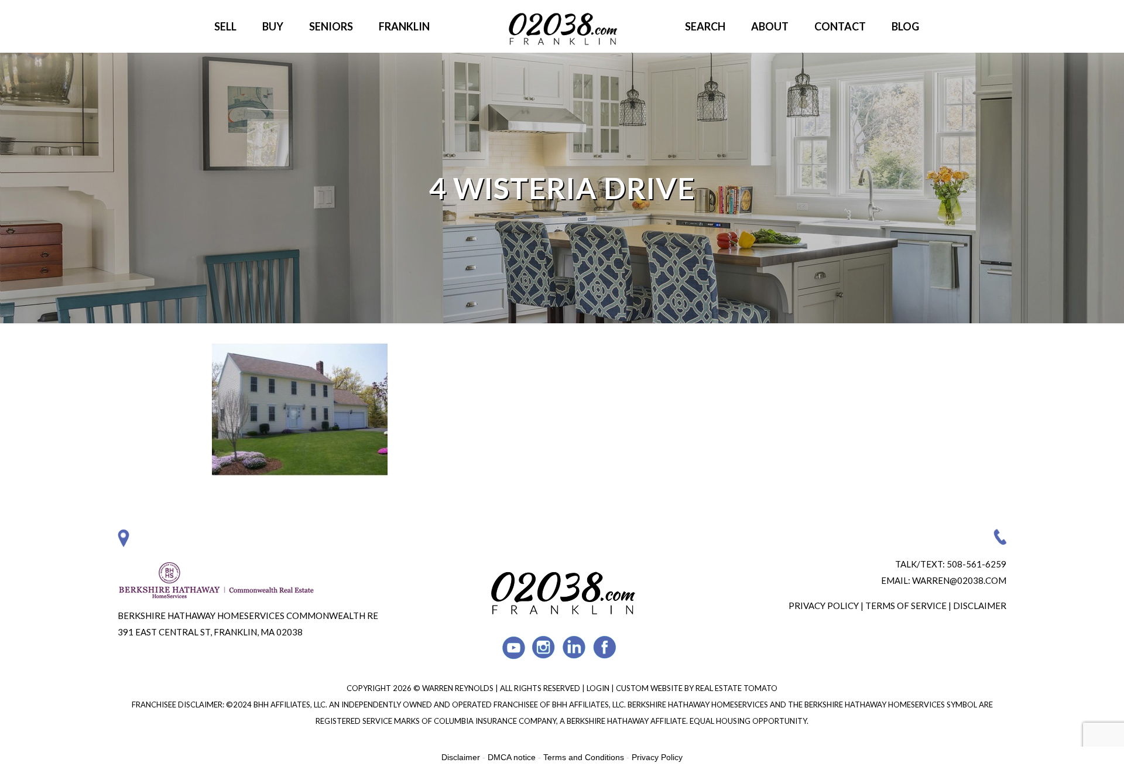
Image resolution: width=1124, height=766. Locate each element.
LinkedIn (575, 647)
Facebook (605, 647)
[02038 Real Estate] (562, 26)
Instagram (544, 647)
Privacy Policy (824, 605)
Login (599, 688)
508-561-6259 (976, 564)
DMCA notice (512, 757)
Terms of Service (906, 605)
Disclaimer (979, 605)
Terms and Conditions (583, 757)
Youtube (514, 647)
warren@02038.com (959, 580)
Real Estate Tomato (736, 688)
